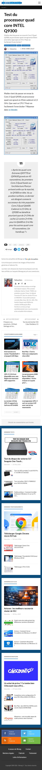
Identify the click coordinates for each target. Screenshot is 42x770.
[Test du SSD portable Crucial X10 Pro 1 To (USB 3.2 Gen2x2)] (8, 473)
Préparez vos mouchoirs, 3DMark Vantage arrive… (10, 324)
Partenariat (32, 753)
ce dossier (13, 110)
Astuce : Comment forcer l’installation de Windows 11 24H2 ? (25, 632)
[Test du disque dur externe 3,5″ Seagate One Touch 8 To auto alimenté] (21, 446)
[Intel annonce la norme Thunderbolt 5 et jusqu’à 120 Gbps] (12, 344)
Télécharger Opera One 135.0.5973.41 (21, 546)
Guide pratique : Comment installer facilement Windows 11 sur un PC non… (25, 494)
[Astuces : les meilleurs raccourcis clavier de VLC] (21, 596)
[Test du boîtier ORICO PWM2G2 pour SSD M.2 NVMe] (8, 483)
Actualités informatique (10, 45)
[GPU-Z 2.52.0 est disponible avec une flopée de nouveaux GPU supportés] (12, 366)
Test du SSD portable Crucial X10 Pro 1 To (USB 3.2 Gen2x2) (26, 471)
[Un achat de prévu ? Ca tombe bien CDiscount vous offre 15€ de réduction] (21, 671)
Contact (28, 749)
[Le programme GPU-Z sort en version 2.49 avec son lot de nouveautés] (30, 393)
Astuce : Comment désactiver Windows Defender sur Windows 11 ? (25, 643)
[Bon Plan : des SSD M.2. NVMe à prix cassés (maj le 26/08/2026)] (8, 708)
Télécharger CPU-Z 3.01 (22, 567)
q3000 (27, 244)
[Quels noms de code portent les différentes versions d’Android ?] (8, 622)
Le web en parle (26, 45)
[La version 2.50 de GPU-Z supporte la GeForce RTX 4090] (12, 393)
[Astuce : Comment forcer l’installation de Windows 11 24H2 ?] (8, 633)
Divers (19, 45)
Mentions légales (8, 753)
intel (10, 244)
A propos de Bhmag (14, 749)
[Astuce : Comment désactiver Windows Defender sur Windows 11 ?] (8, 644)
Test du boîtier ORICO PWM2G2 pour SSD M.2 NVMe (24, 482)
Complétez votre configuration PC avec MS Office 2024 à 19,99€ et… (25, 696)
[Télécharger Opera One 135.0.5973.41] (8, 548)
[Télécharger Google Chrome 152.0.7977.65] (21, 521)
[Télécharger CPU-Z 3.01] (8, 569)
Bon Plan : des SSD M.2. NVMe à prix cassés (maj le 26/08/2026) (25, 707)
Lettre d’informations (19, 757)
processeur (21, 244)
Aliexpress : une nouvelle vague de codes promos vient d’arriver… (25, 717)
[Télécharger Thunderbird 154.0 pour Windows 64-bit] (8, 558)
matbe (15, 244)
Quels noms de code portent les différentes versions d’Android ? (24, 621)
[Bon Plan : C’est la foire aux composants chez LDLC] (30, 344)
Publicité (21, 753)
